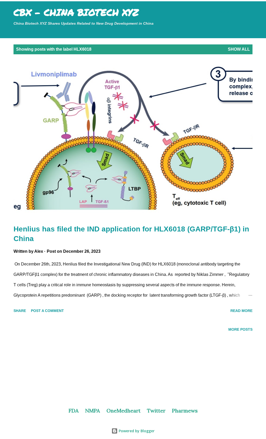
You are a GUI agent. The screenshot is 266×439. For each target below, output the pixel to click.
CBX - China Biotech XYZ (76, 12)
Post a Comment (47, 311)
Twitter (156, 410)
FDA (74, 410)
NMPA (92, 410)
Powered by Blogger (136, 430)
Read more (241, 311)
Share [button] (20, 311)
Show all (239, 49)
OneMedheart (124, 410)
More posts (240, 329)
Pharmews (185, 410)
